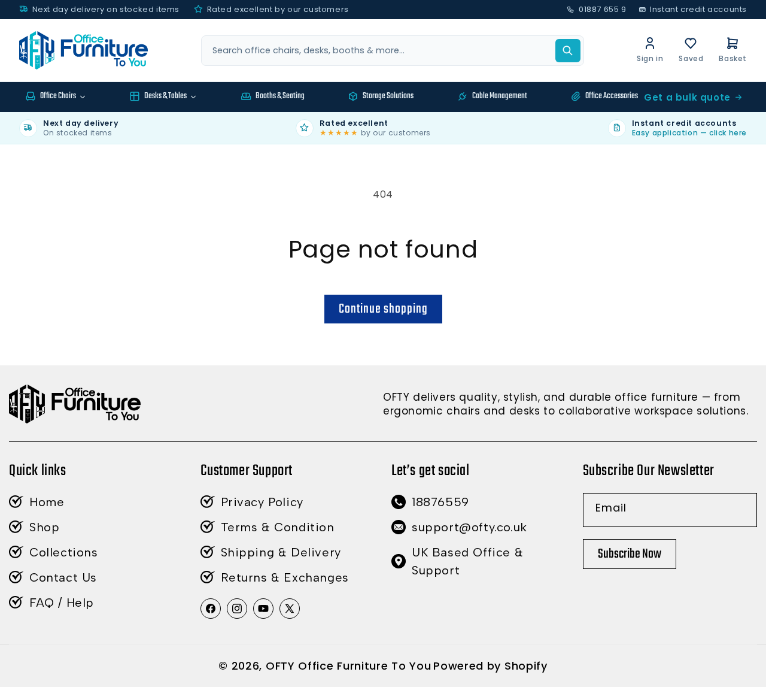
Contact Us (63, 577)
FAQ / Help (61, 602)
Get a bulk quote (687, 97)
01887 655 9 (602, 9)
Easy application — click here (689, 133)
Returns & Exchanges (285, 577)
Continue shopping (383, 309)
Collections (63, 552)
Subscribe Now (629, 554)
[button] (733, 50)
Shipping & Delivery (281, 552)
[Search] (567, 50)
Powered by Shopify (490, 665)
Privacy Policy (262, 502)
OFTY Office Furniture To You (348, 665)
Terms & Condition (278, 527)
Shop (44, 527)
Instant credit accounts (698, 9)
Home (46, 502)
